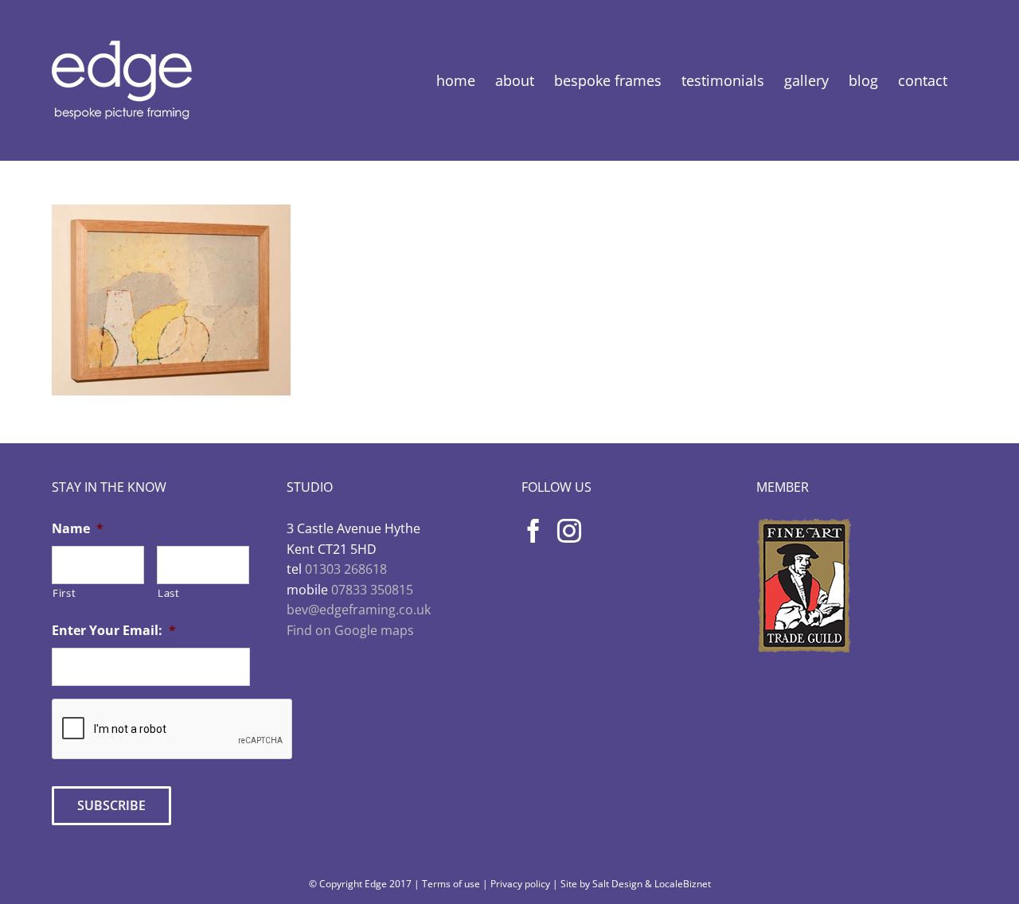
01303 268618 (346, 569)
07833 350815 (372, 589)
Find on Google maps (350, 630)
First (64, 593)
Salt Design (617, 883)
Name (77, 528)
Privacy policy (520, 883)
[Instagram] (569, 531)
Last (169, 593)
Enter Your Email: (114, 630)
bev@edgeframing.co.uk (359, 609)
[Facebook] (533, 531)
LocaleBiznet (682, 883)
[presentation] (173, 730)
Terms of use (451, 883)
